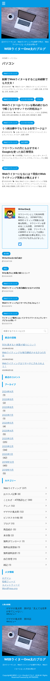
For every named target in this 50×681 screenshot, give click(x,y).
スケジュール (7, 158)
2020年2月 (7, 446)
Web (17, 181)
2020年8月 (7, 407)
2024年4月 (7, 391)
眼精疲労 (33, 115)
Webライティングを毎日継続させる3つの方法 (21, 288)
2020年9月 (7, 399)
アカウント (27, 155)
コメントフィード (11, 585)
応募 (40, 89)
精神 (27, 135)
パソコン (19, 89)
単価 (8, 186)
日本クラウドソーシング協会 (31, 186)
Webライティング (32, 87)
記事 (16, 92)
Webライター (20, 87)
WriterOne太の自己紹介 (12, 258)
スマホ (29, 158)
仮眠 (3, 115)
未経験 (11, 92)
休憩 (8, 115)
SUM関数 (19, 155)
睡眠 (39, 115)
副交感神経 (14, 115)
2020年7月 (7, 415)
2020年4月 (7, 430)
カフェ (19, 184)
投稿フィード (8, 581)
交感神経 (44, 112)
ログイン (6, 578)
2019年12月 (8, 462)
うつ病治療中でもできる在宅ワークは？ (24, 128)
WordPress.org (10, 588)
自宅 (44, 186)
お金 (17, 132)
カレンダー (37, 155)
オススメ (23, 132)
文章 (6, 92)
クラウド (26, 184)
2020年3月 (7, 438)
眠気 (23, 115)
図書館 (12, 186)
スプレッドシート (19, 158)
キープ (44, 155)
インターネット (10, 184)
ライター (17, 135)
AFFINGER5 (33, 677)
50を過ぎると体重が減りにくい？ (16, 273)
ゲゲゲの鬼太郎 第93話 (18, 619)
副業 (36, 89)
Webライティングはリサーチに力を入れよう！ (21, 303)
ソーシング (34, 184)
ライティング (29, 89)
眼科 (28, 115)
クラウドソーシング (35, 132)
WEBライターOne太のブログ (25, 49)
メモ (42, 158)
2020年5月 (7, 422)
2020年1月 (7, 454)
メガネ (37, 112)
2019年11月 (8, 469)
